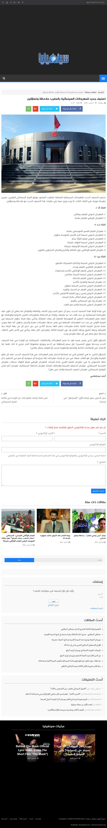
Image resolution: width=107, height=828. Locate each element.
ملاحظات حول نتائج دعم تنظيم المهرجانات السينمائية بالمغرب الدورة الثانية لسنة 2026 (69, 661)
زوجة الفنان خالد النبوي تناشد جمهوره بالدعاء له (55, 537)
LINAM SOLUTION (74, 819)
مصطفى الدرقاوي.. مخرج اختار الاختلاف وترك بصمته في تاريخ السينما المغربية (72, 634)
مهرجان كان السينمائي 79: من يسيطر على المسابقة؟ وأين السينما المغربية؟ (75, 750)
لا (100, 598)
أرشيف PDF (23, 819)
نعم (99, 594)
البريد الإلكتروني (44, 433)
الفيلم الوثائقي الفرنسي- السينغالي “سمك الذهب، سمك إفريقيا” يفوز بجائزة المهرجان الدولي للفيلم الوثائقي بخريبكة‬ (18, 538)
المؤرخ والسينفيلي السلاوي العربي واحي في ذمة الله (82, 645)
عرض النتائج (53, 605)
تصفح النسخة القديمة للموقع (95, 2)
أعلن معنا (4, 819)
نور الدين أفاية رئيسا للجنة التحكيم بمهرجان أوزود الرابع (80, 655)
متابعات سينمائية (90, 92)
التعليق (101, 462)
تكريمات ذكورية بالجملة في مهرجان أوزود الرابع (83, 650)
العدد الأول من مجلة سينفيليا (81, 704)
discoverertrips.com (98, 825)
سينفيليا (101, 103)
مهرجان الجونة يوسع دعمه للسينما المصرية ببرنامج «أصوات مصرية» (76, 640)
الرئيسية (101, 92)
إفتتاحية (38, 819)
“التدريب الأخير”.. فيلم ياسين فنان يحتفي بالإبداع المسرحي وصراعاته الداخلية (53, 694)
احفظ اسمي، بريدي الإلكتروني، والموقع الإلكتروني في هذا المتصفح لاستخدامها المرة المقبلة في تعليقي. (57, 456)
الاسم (102, 433)
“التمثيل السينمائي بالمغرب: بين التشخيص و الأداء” (68, 688)
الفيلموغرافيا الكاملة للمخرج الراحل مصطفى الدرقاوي (81, 629)
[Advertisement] (53, 29)
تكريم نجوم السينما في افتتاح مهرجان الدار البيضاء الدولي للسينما (63, 699)
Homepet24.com (84, 825)
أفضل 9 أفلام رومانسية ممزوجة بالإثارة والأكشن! (66, 710)
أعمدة (31, 819)
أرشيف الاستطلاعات (96, 608)
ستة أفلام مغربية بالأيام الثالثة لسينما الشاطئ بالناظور (81, 666)
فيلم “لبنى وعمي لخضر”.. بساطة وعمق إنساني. (90, 537)
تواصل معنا (13, 819)
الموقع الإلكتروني (98, 444)
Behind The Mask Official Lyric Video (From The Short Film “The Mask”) (32, 750)
